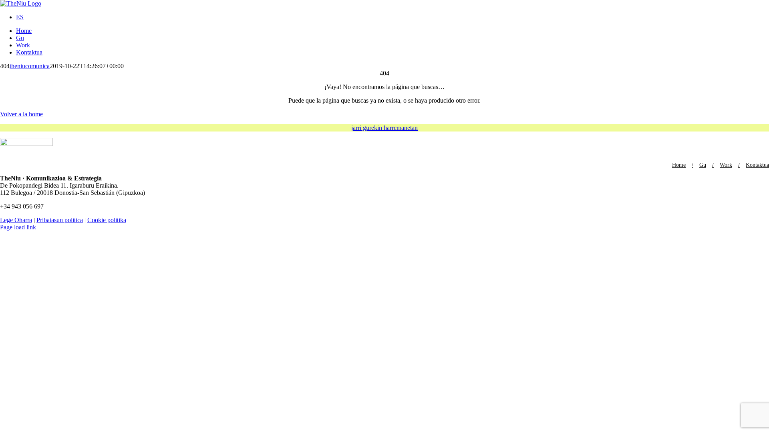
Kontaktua (757, 165)
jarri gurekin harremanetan (384, 127)
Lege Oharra (16, 219)
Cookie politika (106, 219)
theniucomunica (30, 66)
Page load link (18, 227)
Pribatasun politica (59, 219)
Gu (702, 165)
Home (679, 165)
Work (726, 165)
